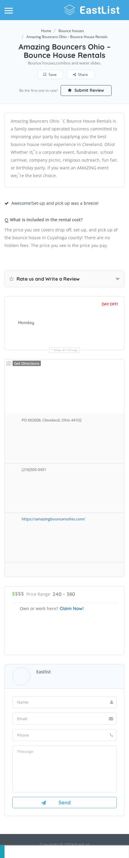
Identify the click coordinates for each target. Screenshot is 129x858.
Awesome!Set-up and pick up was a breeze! (55, 203)
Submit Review (88, 90)
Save (52, 74)
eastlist (43, 672)
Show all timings (66, 350)
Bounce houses (71, 30)
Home (46, 30)
